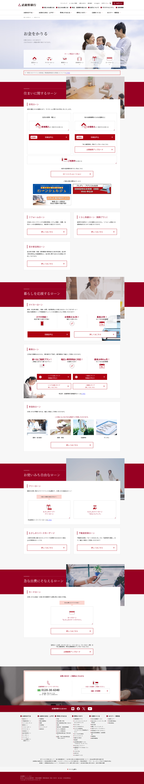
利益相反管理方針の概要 (50, 761)
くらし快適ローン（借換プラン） (26, 739)
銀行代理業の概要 (100, 763)
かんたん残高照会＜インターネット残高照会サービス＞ (81, 730)
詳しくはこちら (47, 232)
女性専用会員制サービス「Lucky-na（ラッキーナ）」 (81, 742)
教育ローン (25, 725)
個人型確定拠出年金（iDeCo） (64, 723)
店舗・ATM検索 (95, 691)
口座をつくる (95, 716)
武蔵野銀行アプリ (78, 719)
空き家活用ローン (26, 733)
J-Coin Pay (77, 751)
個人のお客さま (49, 7)
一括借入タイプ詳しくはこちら (90, 386)
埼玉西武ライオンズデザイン (98, 730)
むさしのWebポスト (79, 726)
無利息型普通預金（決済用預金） (98, 733)
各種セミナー (112, 719)
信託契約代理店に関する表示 (87, 763)
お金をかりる (26, 716)
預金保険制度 (83, 761)
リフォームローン (26, 727)
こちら (68, 73)
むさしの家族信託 (61, 731)
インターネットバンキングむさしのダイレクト (80, 721)
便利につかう (78, 716)
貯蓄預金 (93, 736)
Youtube (90, 708)
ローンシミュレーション (72, 174)
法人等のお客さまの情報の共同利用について (77, 759)
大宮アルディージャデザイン (98, 728)
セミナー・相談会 (114, 716)
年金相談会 (111, 723)
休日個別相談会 (112, 721)
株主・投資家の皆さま (79, 7)
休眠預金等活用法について (50, 763)
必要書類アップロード (95, 149)
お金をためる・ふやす (47, 716)
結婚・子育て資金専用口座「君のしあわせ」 (63, 737)
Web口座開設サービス (96, 719)
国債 (41, 723)
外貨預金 (42, 725)
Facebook (78, 708)
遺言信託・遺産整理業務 (63, 727)
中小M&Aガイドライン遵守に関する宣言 (69, 763)
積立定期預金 (43, 721)
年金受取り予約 (60, 721)
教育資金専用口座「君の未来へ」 (64, 733)
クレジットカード (78, 735)
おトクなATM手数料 (79, 733)
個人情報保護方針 (60, 759)
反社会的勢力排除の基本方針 (97, 759)
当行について (94, 7)
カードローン (25, 735)
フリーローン (25, 737)
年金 (58, 719)
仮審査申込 (42, 137)
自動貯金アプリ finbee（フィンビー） (81, 748)
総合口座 (93, 724)
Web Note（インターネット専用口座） (98, 721)
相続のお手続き (78, 737)
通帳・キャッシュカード (97, 726)
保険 (58, 725)
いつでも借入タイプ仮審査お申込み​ (54, 377)
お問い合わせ (82, 3)
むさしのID (77, 724)
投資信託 (42, 729)
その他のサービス (78, 755)
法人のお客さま (63, 7)
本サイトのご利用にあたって (47, 759)
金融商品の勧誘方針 (37, 761)
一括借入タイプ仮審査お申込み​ (90, 377)
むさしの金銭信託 (61, 729)
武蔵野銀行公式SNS (59, 709)
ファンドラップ (43, 727)
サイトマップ (64, 3)
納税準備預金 (94, 738)
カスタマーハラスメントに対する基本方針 (68, 761)
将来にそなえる (62, 716)
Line (72, 708)
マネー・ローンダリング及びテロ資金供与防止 (100, 761)
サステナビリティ (108, 7)
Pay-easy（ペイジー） (79, 745)
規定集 (40, 763)
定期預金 (42, 719)
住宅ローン (25, 719)
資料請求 (90, 3)
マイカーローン (26, 729)
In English (97, 3)
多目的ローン (25, 731)
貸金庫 (75, 739)
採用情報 (121, 7)
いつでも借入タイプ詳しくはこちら (54, 386)
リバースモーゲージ (27, 723)
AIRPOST (76, 753)
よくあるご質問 (73, 3)
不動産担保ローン (26, 721)
